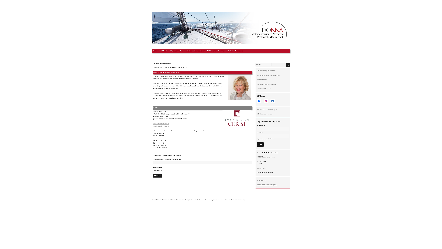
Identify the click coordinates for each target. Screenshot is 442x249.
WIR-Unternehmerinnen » (265, 114)
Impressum (239, 51)
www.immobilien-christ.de (161, 126)
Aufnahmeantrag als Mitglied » (266, 71)
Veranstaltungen (199, 51)
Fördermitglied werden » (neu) (266, 84)
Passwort (260, 132)
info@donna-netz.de (215, 200)
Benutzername (261, 126)
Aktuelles (189, 51)
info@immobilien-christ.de (161, 124)
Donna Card (260, 180)
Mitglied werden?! (175, 51)
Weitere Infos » (261, 168)
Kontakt (230, 51)
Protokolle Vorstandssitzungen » (267, 185)
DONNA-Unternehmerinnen (216, 51)
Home (155, 51)
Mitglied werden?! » (263, 80)
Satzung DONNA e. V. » (264, 88)
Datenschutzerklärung (238, 200)
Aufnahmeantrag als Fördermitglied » (268, 75)
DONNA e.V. (163, 51)
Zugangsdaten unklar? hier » (266, 139)
